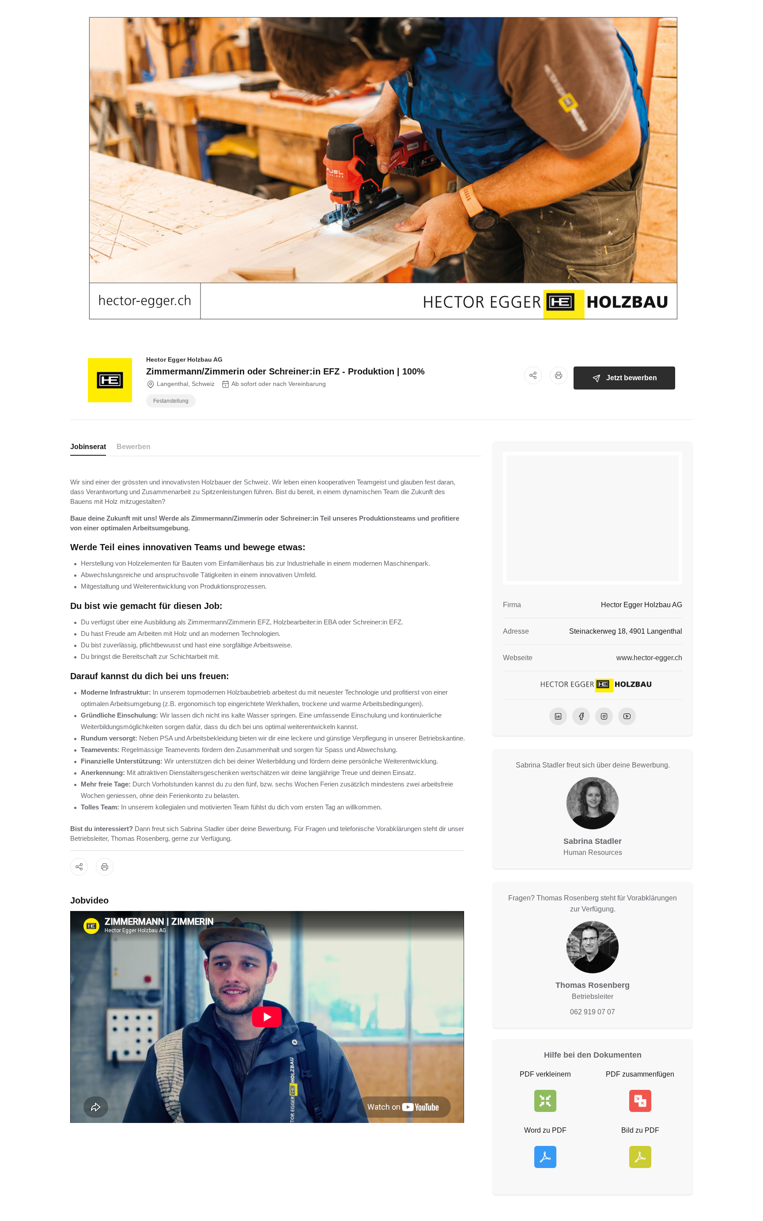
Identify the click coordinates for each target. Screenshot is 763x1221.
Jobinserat (88, 446)
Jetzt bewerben (631, 378)
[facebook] (581, 716)
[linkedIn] (558, 716)
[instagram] (604, 716)
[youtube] (627, 716)
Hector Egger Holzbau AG (184, 359)
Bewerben (134, 446)
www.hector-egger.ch (649, 658)
